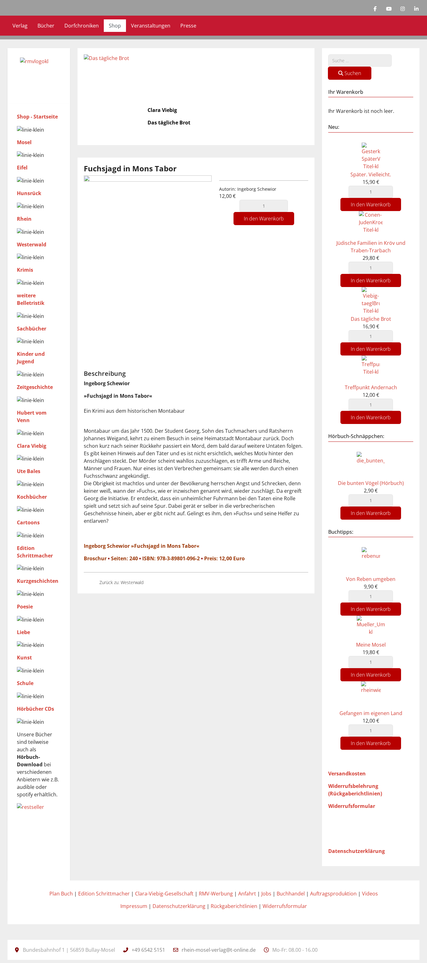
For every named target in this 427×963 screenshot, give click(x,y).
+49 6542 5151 (148, 949)
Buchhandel (291, 893)
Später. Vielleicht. (370, 174)
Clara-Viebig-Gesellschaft (164, 893)
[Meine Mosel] (371, 627)
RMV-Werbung (216, 893)
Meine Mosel (371, 644)
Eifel (22, 167)
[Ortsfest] (89, 582)
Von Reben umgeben (370, 579)
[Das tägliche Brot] (371, 300)
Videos (370, 893)
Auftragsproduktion (333, 893)
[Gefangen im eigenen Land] (371, 695)
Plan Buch (61, 893)
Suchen (352, 73)
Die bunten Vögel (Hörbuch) (371, 483)
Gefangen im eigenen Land (370, 713)
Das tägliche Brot (371, 318)
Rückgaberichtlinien (234, 906)
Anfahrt (247, 893)
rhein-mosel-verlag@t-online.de (219, 949)
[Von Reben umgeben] (371, 560)
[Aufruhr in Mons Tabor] (153, 582)
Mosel (24, 142)
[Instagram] (402, 8)
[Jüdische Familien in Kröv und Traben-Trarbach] (371, 224)
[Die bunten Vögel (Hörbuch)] (371, 464)
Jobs (266, 893)
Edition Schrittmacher (104, 893)
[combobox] (360, 60)
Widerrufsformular (285, 906)
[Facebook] (375, 8)
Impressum (133, 906)
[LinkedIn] (416, 8)
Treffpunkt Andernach (371, 387)
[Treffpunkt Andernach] (371, 369)
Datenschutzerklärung (179, 906)
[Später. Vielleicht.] (371, 156)
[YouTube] (389, 8)
